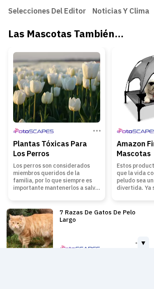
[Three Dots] (96, 130)
